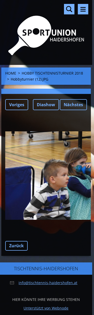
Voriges (16, 105)
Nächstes (73, 105)
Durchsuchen (69, 9)
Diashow (46, 105)
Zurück (16, 246)
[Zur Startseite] (46, 29)
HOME (10, 73)
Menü (83, 9)
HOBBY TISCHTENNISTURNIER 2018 (52, 73)
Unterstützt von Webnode (46, 308)
